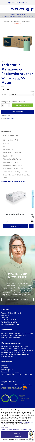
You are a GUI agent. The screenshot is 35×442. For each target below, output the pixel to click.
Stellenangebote (7, 370)
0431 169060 (11, 320)
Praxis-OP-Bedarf (15, 21)
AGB (2, 333)
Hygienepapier (26, 21)
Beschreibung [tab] (6, 132)
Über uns (4, 367)
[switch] (31, 439)
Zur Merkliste (18, 112)
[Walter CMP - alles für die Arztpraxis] (18, 9)
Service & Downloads (8, 374)
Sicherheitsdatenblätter (24, 374)
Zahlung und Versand (25, 333)
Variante (4, 94)
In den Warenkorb (22, 105)
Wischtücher (17, 23)
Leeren (32, 91)
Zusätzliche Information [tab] (9, 135)
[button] (2, 9)
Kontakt (4, 365)
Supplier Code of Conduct (10, 372)
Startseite (6, 21)
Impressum (22, 335)
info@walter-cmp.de (12, 324)
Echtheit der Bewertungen (10, 338)
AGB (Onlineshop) (11, 333)
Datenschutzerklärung (9, 335)
